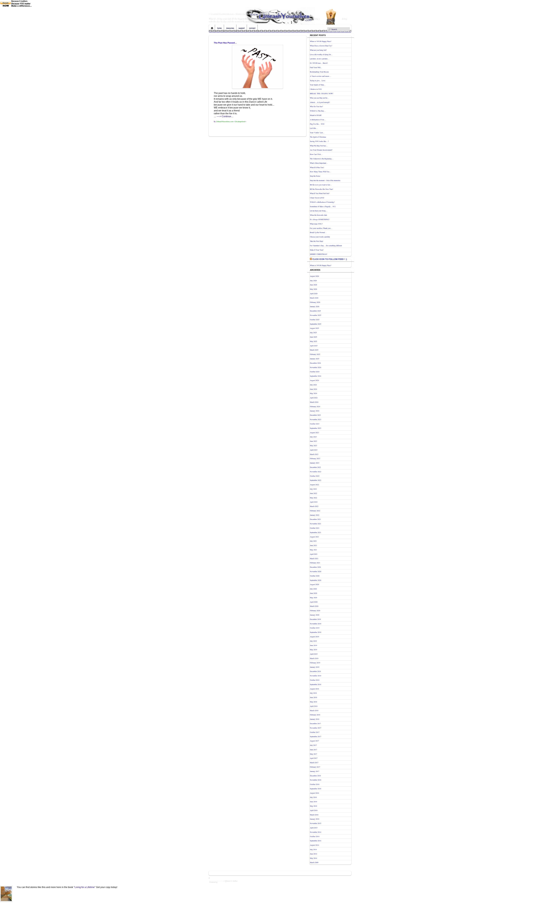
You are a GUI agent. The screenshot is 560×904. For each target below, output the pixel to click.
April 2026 (313, 293)
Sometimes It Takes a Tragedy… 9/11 (323, 206)
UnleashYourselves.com (224, 121)
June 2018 (313, 697)
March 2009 (314, 862)
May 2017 (313, 754)
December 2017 (315, 723)
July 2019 (313, 641)
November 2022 (315, 471)
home (219, 28)
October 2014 (314, 836)
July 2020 (313, 589)
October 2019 (314, 628)
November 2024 (315, 367)
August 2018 (314, 689)
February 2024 (315, 406)
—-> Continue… (225, 116)
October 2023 (314, 424)
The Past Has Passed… (225, 43)
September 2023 (315, 428)
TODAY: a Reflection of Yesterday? (322, 202)
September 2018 (315, 684)
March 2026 (314, 298)
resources (230, 28)
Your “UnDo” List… (317, 132)
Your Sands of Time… (318, 85)
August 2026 (314, 276)
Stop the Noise (315, 176)
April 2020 (313, 602)
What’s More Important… (319, 163)
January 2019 (314, 667)
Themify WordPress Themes (236, 882)
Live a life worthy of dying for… (321, 54)
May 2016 (313, 806)
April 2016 (313, 810)
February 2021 (315, 562)
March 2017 (314, 762)
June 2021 (313, 545)
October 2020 (314, 576)
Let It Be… (314, 128)
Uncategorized (240, 121)
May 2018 (313, 702)
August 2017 (314, 741)
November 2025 (315, 315)
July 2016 (313, 797)
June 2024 (313, 389)
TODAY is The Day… (318, 111)
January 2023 (314, 463)
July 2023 (313, 437)
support (242, 28)
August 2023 (314, 432)
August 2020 (314, 584)
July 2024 (313, 384)
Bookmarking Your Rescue (319, 72)
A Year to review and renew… (320, 76)
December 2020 (315, 567)
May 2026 (313, 289)
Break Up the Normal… (318, 232)
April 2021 (313, 554)
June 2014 (313, 854)
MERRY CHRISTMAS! (318, 254)
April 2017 (313, 758)
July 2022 (313, 489)
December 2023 (315, 415)
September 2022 (315, 480)
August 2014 (314, 845)
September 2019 (315, 632)
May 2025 (313, 341)
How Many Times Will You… (320, 171)
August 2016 (314, 793)
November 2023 (315, 419)
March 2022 (314, 506)
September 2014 (315, 840)
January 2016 (314, 819)
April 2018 (313, 706)
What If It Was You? (317, 167)
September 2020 (315, 580)
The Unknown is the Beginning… (321, 158)
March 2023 (314, 454)
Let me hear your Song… (318, 210)
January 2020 (314, 615)
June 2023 (313, 441)
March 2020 (314, 606)
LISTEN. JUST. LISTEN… (319, 59)
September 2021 (315, 532)
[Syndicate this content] (311, 259)
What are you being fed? (318, 50)
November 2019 (315, 623)
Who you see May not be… (319, 98)
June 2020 (313, 593)
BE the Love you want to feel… (321, 185)
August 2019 (314, 636)
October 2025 (314, 319)
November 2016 (315, 780)
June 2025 (313, 337)
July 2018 (313, 693)
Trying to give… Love (317, 80)
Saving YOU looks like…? (319, 141)
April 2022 (313, 502)
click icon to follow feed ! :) (330, 259)
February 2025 (315, 354)
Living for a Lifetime (85, 887)
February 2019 (315, 662)
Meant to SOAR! (316, 115)
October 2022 (314, 476)
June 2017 (313, 749)
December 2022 (315, 467)
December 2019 (315, 619)
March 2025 (314, 350)
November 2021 (315, 523)
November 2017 (315, 728)
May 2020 (313, 597)
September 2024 (315, 376)
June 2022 (313, 493)
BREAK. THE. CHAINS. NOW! (321, 93)
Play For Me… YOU (317, 124)
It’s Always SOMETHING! (319, 219)
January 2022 (314, 515)
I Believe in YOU (316, 89)
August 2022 (314, 484)
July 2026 (313, 280)
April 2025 (313, 345)
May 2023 (313, 445)
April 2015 (313, 827)
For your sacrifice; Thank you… (321, 228)
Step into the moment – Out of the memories (325, 180)
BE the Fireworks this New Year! (321, 189)
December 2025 (315, 311)
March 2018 (314, 710)
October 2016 (314, 784)
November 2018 (315, 675)
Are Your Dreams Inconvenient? (321, 150)
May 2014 (313, 858)
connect (252, 28)
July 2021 (313, 541)
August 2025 (314, 328)
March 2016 (314, 814)
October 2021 (314, 528)
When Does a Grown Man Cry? (321, 45)
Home (212, 28)
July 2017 (313, 745)
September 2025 (315, 324)
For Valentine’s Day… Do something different (326, 245)
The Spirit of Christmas (318, 137)
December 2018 (315, 671)
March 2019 (314, 658)
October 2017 (314, 732)
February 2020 (315, 610)
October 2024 (314, 371)
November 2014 (315, 832)
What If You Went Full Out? (319, 193)
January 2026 (314, 306)
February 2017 (315, 767)
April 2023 (313, 450)
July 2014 (313, 849)
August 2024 (314, 380)
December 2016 (315, 775)
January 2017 (314, 771)
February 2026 (315, 302)
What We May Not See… (319, 145)
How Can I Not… (316, 154)
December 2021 (315, 519)
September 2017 (315, 736)
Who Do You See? (316, 106)
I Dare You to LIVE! (317, 197)
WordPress (221, 882)
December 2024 (315, 363)
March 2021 (314, 558)
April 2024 (313, 397)
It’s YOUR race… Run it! (319, 63)
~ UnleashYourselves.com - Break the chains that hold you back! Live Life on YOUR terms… (254, 14)
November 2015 (315, 823)
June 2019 (313, 645)
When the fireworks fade (318, 215)
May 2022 (313, 497)
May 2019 (313, 649)
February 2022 (315, 510)
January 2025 (314, 358)
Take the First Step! (316, 241)
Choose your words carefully (320, 237)
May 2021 (313, 549)
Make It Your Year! (316, 250)
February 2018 (315, 714)
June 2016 (313, 801)
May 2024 (313, 393)
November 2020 (315, 571)
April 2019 (313, 654)
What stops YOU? (316, 224)
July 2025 (313, 332)
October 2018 (314, 680)
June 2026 (313, 285)
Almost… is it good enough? (320, 102)
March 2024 (314, 402)
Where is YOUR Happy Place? (320, 41)
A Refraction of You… (318, 119)
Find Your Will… (316, 67)
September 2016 (315, 788)
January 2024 (314, 411)
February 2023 (315, 458)
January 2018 (314, 719)
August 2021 (314, 537)
